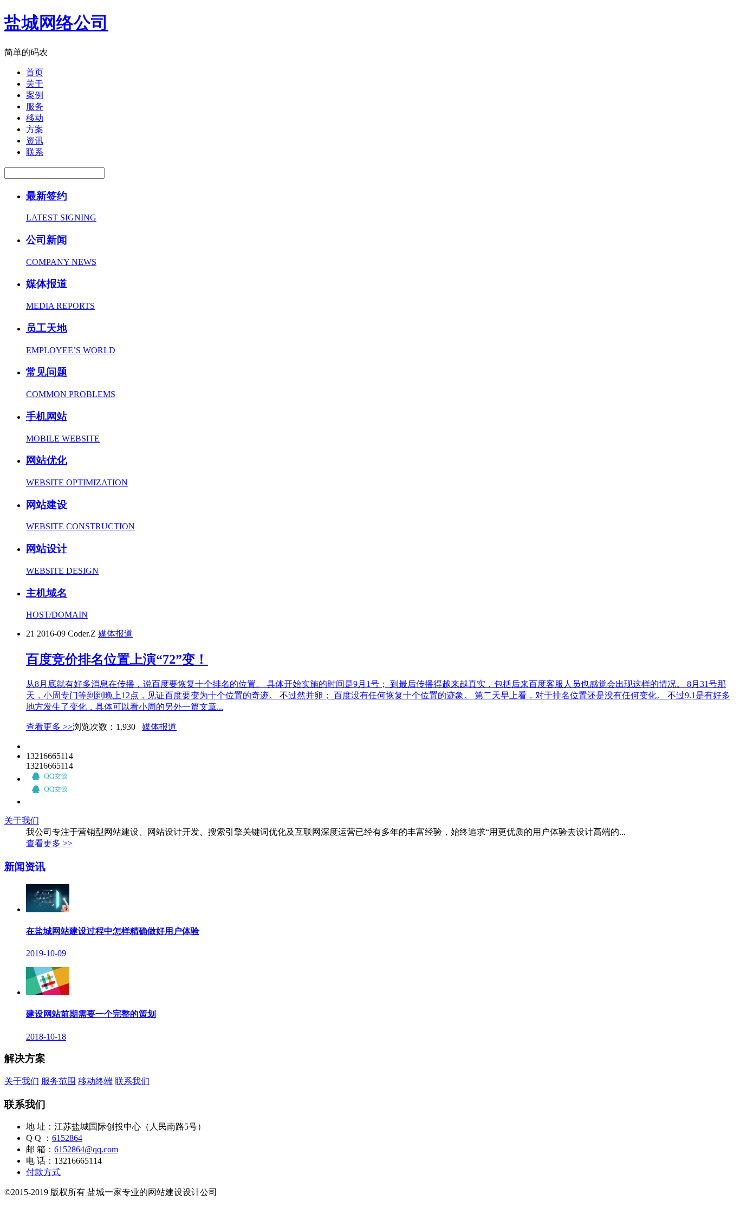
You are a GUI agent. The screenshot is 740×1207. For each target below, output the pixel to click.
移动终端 (95, 1081)
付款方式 (43, 1172)
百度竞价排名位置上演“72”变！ (117, 659)
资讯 (34, 140)
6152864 (67, 1138)
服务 (34, 106)
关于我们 (21, 820)
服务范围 (58, 1081)
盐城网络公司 (56, 23)
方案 (34, 129)
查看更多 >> (49, 726)
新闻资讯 (25, 866)
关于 (34, 83)
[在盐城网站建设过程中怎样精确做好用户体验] (47, 909)
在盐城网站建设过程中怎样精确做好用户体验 (112, 931)
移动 (34, 117)
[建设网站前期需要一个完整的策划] (47, 992)
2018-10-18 (46, 1036)
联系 (34, 152)
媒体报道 (115, 633)
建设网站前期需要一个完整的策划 (91, 1013)
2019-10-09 (46, 953)
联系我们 (132, 1081)
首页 (34, 72)
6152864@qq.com (86, 1149)
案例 (34, 95)
